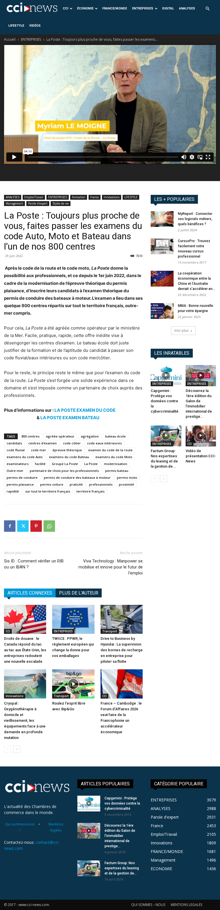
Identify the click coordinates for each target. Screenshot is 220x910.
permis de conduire (22, 477)
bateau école (115, 436)
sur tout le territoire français (47, 491)
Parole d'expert (38, 203)
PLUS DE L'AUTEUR (78, 593)
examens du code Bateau (69, 457)
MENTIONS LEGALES (186, 904)
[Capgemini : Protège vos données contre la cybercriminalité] (166, 375)
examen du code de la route (110, 450)
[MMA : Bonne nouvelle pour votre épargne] (162, 311)
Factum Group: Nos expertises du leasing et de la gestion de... (122, 868)
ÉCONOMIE (85, 8)
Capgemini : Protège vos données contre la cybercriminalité (164, 401)
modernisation (115, 464)
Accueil (9, 39)
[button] (207, 8)
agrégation (90, 436)
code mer (38, 450)
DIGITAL (168, 8)
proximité (126, 484)
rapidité (13, 491)
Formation (78, 197)
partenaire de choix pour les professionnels (64, 470)
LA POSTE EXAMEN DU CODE (84, 410)
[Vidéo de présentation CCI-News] (201, 435)
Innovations (111, 197)
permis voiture (51, 484)
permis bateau (116, 470)
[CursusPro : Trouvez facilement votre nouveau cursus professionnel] (162, 246)
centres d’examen (42, 443)
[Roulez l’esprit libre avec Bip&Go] (73, 683)
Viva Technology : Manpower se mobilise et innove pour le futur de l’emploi (110, 567)
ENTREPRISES (142, 8)
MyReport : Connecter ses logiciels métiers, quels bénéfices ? (195, 219)
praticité (76, 484)
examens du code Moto (113, 457)
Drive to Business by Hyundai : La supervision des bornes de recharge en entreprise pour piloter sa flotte (122, 650)
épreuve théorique (67, 450)
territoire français (90, 491)
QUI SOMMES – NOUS (148, 904)
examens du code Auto (25, 457)
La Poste (91, 464)
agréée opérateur (60, 436)
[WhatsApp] (49, 526)
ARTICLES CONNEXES (29, 593)
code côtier (72, 443)
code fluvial (16, 450)
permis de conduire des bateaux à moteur (77, 477)
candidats (14, 443)
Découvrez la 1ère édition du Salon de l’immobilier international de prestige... (120, 835)
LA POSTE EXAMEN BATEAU (69, 417)
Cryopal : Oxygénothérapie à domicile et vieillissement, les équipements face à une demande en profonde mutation (25, 720)
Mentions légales (55, 827)
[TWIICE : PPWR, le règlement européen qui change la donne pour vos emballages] (73, 619)
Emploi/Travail (33, 197)
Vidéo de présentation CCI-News (201, 456)
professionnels (101, 484)
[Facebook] (9, 526)
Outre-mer (15, 470)
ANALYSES (187, 8)
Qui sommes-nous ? (20, 827)
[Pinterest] (36, 526)
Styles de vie (60, 203)
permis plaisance (20, 484)
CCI (65, 8)
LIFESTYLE (16, 26)
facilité (40, 464)
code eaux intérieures (104, 443)
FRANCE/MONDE (114, 8)
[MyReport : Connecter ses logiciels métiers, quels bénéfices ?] (162, 219)
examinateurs (18, 464)
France (94, 197)
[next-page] (16, 749)
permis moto (127, 477)
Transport (109, 631)
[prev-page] (7, 749)
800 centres (30, 436)
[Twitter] (23, 526)
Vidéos (35, 26)
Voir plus (181, 330)
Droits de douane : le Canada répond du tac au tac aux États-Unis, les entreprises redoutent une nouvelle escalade (25, 650)
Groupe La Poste (65, 464)
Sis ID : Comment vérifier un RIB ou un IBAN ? (34, 564)
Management (14, 203)
